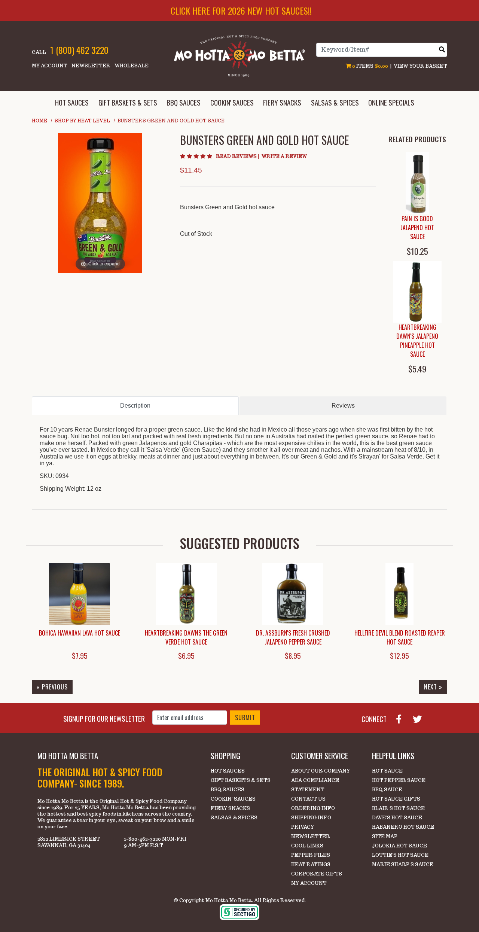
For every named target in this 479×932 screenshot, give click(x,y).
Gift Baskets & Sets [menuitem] (127, 102)
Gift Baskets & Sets (241, 780)
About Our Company (320, 771)
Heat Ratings (310, 864)
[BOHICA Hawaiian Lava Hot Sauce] (79, 594)
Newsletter (90, 66)
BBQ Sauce (387, 789)
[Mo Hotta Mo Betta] (239, 56)
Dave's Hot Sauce (397, 817)
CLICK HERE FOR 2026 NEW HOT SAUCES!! (241, 10)
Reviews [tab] (343, 405)
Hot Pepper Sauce (398, 780)
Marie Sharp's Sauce (402, 864)
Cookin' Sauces (233, 799)
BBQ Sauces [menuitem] (184, 102)
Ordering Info (313, 808)
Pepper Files (310, 855)
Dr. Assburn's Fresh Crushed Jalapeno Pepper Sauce (293, 637)
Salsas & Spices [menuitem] (335, 102)
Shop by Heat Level (82, 121)
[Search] (442, 49)
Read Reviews (238, 156)
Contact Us (308, 799)
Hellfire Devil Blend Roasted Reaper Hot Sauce (399, 637)
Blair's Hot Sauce (398, 808)
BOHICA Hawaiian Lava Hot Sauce (79, 632)
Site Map (384, 836)
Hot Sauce (387, 771)
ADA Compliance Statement (315, 785)
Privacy (302, 827)
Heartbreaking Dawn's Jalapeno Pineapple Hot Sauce (417, 341)
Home (39, 121)
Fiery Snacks (230, 808)
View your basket (420, 66)
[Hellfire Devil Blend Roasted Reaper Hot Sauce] (399, 594)
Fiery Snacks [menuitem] (282, 102)
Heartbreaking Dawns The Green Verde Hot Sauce (186, 637)
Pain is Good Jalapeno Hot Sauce (417, 227)
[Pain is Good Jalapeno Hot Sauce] (417, 183)
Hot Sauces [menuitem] (72, 102)
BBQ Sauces (227, 789)
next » (433, 686)
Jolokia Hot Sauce (399, 846)
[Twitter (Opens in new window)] (420, 718)
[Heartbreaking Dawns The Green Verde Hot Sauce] (186, 594)
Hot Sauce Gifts (396, 799)
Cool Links (307, 846)
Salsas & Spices (234, 817)
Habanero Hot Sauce (403, 827)
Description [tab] (135, 405)
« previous (52, 686)
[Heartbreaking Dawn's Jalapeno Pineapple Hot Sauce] (417, 292)
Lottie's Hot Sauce (400, 855)
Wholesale (132, 66)
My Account (49, 66)
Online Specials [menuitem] (391, 102)
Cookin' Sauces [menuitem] (232, 102)
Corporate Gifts (316, 874)
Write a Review (284, 156)
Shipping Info (311, 817)
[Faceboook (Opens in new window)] (401, 718)
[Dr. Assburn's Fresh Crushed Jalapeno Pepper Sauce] (293, 594)
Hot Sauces (228, 771)
